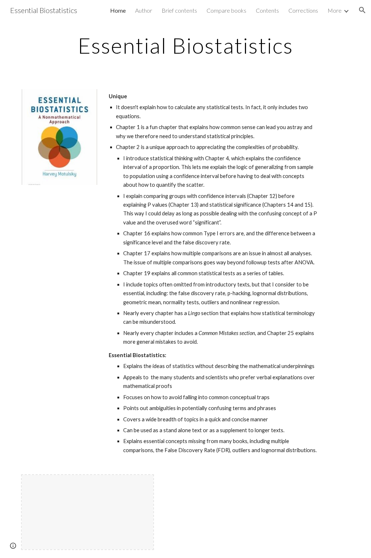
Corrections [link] (303, 10)
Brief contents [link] (179, 10)
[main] (186, 45)
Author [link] (143, 10)
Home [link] (118, 10)
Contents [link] (267, 10)
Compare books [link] (226, 10)
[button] (362, 10)
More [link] (335, 10)
